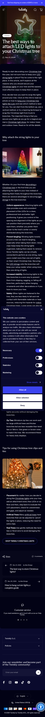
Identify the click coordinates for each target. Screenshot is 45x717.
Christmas (7, 35)
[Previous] (3, 3)
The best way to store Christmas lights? (24, 570)
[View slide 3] (24, 620)
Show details (32, 382)
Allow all (22, 390)
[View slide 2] (21, 620)
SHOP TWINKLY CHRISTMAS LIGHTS (20, 541)
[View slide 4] (26, 620)
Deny (22, 405)
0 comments (39, 556)
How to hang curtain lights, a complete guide (17, 586)
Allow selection (22, 398)
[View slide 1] (18, 620)
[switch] (38, 358)
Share (8, 556)
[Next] (41, 3)
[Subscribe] (38, 672)
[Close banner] (41, 309)
